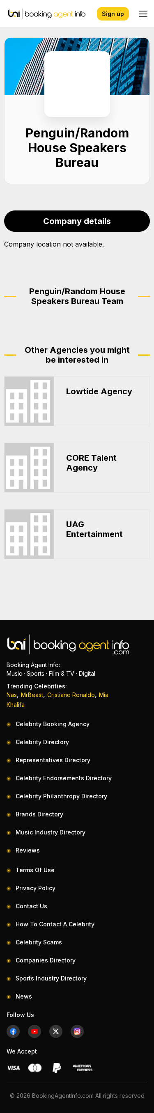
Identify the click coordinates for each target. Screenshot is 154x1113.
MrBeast (32, 694)
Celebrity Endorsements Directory (64, 778)
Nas (12, 694)
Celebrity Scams (39, 942)
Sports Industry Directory (51, 978)
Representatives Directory (53, 759)
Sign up (113, 13)
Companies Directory (46, 960)
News (24, 996)
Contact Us (31, 906)
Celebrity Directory (42, 741)
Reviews (28, 850)
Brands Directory (39, 814)
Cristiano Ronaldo (71, 694)
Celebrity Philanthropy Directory (61, 796)
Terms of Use (35, 869)
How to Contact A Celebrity (55, 924)
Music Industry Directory (50, 832)
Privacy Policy (35, 887)
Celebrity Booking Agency (53, 723)
